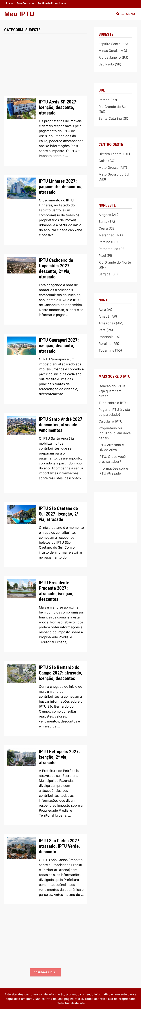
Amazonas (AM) (111, 323)
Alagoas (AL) (108, 215)
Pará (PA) (106, 330)
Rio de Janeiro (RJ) (113, 57)
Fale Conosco (25, 3)
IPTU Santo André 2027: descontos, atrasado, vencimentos (61, 425)
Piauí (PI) (105, 255)
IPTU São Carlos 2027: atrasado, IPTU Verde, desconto (60, 846)
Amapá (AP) (108, 316)
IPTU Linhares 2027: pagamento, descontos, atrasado (61, 186)
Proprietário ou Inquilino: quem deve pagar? (115, 433)
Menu (130, 14)
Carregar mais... (45, 972)
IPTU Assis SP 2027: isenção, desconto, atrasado (58, 107)
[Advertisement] (45, 68)
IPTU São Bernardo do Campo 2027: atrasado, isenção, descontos (60, 673)
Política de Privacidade (51, 3)
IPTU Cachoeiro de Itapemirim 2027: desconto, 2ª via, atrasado (56, 269)
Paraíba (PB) (108, 242)
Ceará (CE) (107, 228)
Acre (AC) (106, 310)
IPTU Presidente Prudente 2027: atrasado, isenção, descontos (56, 591)
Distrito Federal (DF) (114, 154)
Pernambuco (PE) (112, 249)
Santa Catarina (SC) (114, 118)
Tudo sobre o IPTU (113, 403)
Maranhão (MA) (111, 235)
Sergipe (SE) (108, 274)
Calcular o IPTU (110, 421)
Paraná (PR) (108, 100)
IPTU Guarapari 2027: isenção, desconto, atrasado (59, 345)
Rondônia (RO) (110, 337)
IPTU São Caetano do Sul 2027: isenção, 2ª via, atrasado (59, 514)
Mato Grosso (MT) (113, 167)
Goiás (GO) (107, 161)
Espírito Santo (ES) (113, 44)
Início (9, 3)
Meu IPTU (19, 14)
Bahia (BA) (107, 221)
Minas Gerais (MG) (113, 51)
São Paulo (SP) (110, 64)
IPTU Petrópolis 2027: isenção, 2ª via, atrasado (59, 757)
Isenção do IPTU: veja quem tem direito (112, 391)
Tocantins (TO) (110, 350)
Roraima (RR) (109, 344)
